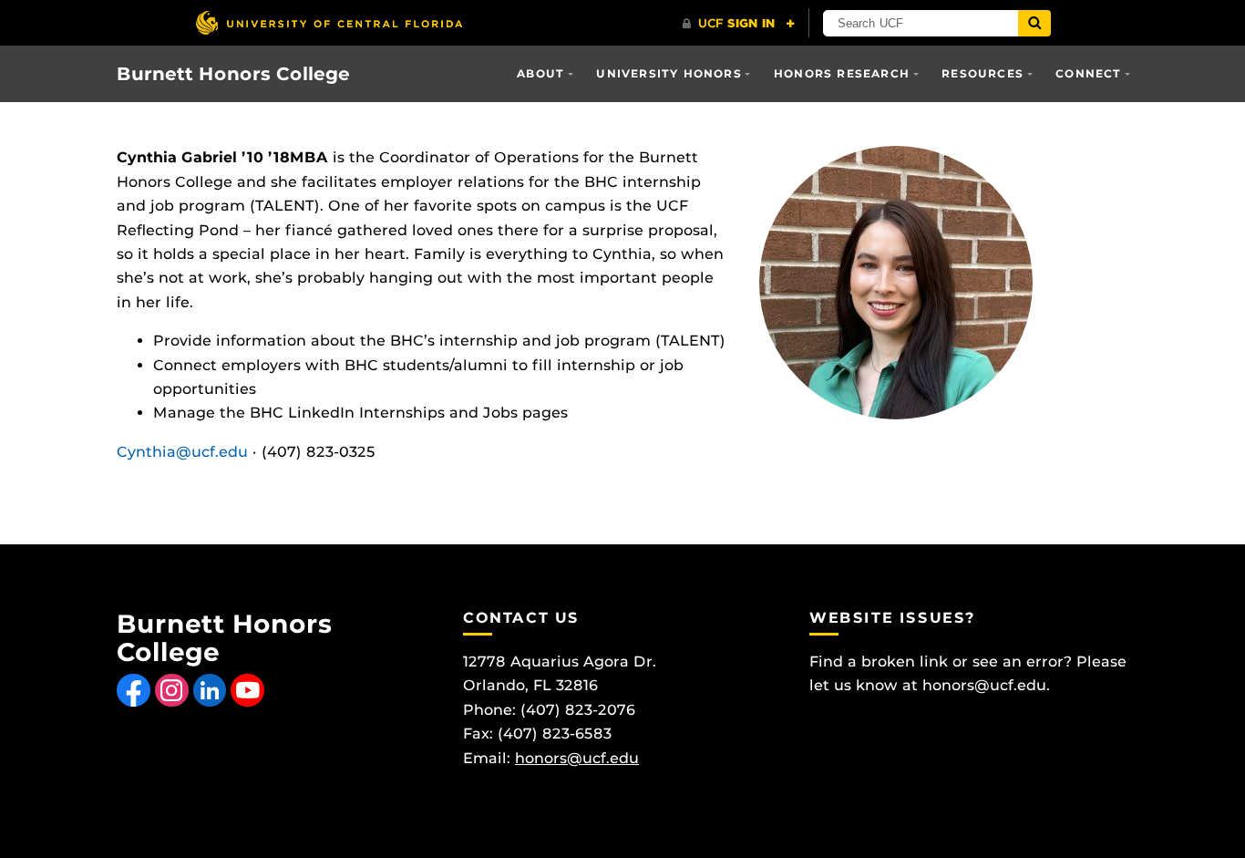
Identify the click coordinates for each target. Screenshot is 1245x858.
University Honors (668, 73)
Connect (1088, 73)
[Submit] (1034, 23)
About (540, 73)
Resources (982, 73)
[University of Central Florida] (329, 22)
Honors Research (842, 73)
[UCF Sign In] (739, 23)
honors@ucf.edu (577, 758)
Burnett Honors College (233, 74)
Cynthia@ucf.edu (182, 451)
